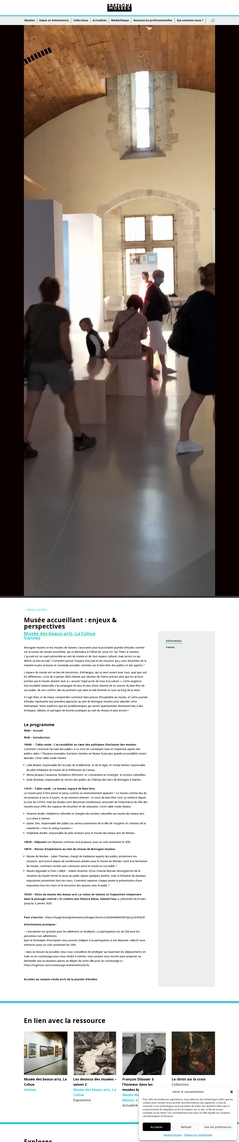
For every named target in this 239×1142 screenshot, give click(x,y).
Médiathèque (120, 20)
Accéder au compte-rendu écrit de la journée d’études (60, 979)
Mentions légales (173, 1135)
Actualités (100, 20)
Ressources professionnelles (153, 20)
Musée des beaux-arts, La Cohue (59, 633)
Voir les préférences (217, 1127)
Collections (80, 20)
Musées (29, 20)
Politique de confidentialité (198, 1135)
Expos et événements (54, 20)
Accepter (156, 1127)
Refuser (186, 1127)
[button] (231, 1092)
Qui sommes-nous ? (190, 20)
